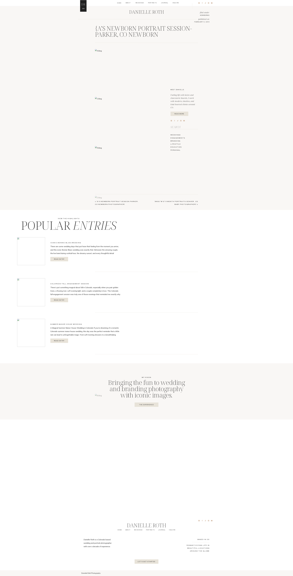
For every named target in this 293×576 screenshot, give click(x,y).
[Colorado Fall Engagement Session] (31, 292)
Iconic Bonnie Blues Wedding (65, 243)
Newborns (204, 15)
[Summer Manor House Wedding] (31, 333)
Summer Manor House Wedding (66, 324)
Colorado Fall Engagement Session (69, 284)
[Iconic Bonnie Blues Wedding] (31, 251)
